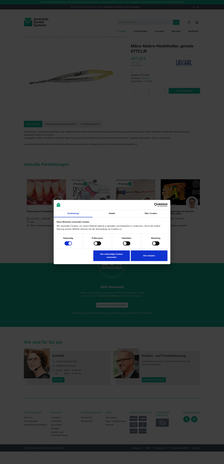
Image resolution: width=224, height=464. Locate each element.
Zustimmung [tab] (73, 213)
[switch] (97, 243)
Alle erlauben (149, 256)
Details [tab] (112, 213)
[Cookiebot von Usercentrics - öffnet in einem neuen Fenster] (156, 205)
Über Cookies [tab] (151, 213)
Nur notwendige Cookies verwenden (111, 255)
